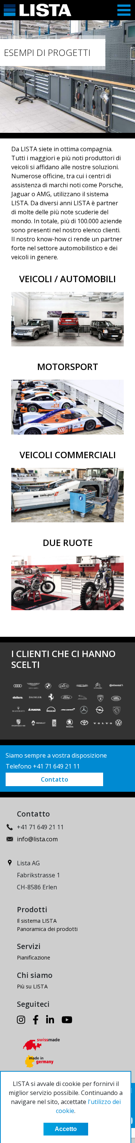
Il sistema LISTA (37, 920)
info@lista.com (37, 839)
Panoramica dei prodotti (47, 928)
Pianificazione (33, 957)
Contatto (54, 779)
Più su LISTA (32, 986)
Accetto (66, 1129)
